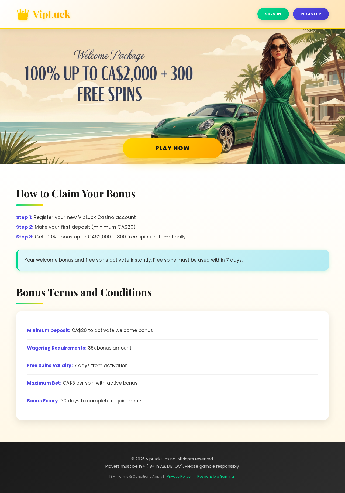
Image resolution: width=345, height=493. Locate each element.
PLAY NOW (172, 148)
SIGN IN (273, 14)
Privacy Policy (179, 476)
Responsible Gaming (215, 476)
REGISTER (311, 14)
